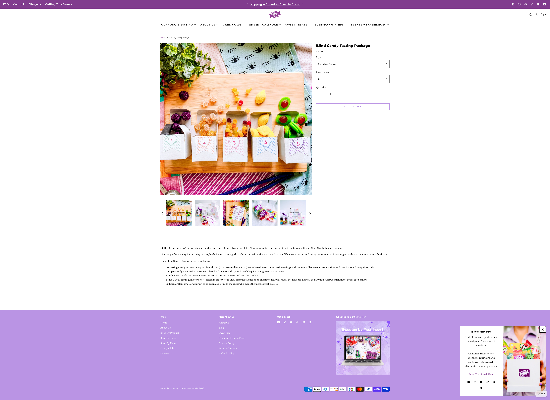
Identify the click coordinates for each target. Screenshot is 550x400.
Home (162, 38)
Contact (18, 4)
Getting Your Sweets (58, 4)
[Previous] (247, 4)
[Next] (303, 4)
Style (319, 57)
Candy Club (167, 348)
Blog (221, 327)
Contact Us (166, 353)
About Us (165, 327)
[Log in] (537, 14)
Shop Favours (167, 338)
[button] (162, 213)
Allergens (35, 4)
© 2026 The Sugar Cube (169, 388)
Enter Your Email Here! (481, 374)
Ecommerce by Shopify (195, 388)
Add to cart (352, 106)
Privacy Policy (226, 343)
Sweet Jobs (224, 333)
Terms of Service (228, 348)
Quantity (321, 87)
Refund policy (226, 353)
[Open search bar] (530, 14)
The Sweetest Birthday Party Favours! (275, 4)
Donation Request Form (232, 338)
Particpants (322, 72)
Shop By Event (168, 343)
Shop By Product (169, 333)
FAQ (6, 4)
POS (181, 388)
